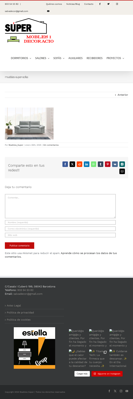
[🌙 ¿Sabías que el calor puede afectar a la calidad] (78, 359)
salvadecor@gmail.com (16, 11)
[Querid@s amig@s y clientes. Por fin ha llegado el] (78, 338)
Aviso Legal (14, 305)
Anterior (123, 94)
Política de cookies (18, 319)
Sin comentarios (51, 145)
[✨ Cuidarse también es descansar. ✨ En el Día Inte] (118, 359)
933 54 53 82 (25, 290)
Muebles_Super (16, 145)
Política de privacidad (20, 312)
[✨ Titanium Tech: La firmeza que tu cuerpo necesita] (98, 359)
